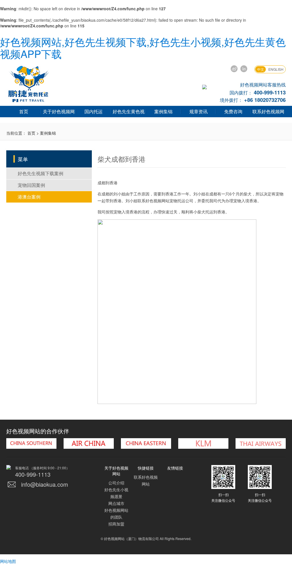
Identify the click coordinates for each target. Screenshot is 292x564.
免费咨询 (233, 111)
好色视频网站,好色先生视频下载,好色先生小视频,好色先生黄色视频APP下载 (143, 47)
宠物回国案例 (31, 185)
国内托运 (93, 111)
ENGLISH (275, 69)
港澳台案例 (29, 196)
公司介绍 (116, 483)
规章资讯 (198, 111)
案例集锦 (163, 111)
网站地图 (8, 561)
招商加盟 (116, 524)
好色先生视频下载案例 (40, 173)
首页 (23, 111)
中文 (260, 69)
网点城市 (116, 503)
